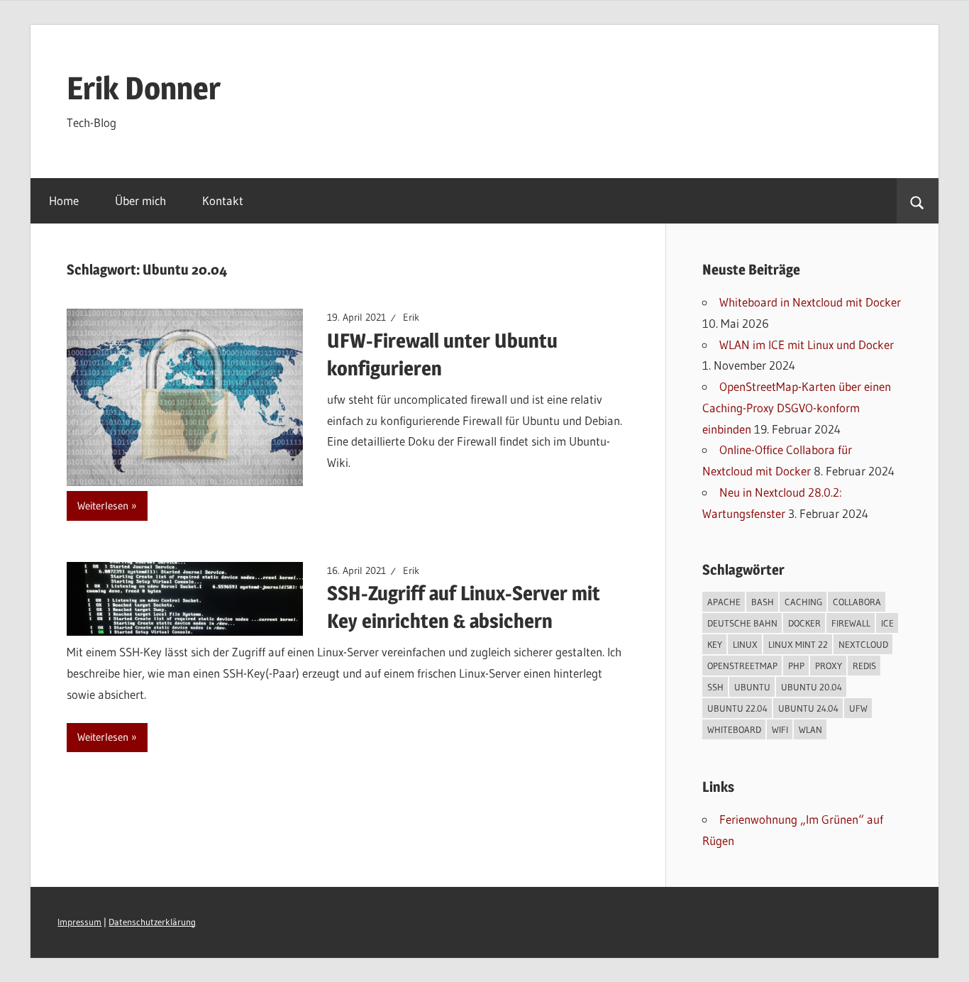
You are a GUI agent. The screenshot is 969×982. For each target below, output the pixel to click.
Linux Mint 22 (798, 644)
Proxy (828, 665)
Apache (724, 601)
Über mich (140, 200)
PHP (796, 665)
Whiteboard (734, 729)
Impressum (79, 922)
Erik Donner (144, 88)
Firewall (850, 623)
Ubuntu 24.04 (808, 708)
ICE (887, 623)
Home (64, 200)
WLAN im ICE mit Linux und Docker (806, 344)
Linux (745, 644)
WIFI (780, 729)
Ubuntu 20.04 (811, 687)
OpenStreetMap (742, 665)
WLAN (810, 729)
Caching (803, 601)
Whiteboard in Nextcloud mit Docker (810, 301)
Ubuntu (752, 687)
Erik (411, 317)
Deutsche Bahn (742, 623)
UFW (858, 708)
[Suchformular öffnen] (917, 201)
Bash (762, 601)
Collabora (857, 601)
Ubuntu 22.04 (737, 708)
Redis (864, 665)
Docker (804, 623)
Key (714, 644)
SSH (715, 687)
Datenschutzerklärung (152, 922)
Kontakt (222, 200)
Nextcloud (863, 644)
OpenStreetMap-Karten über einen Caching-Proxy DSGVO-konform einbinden (796, 407)
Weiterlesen (102, 505)
